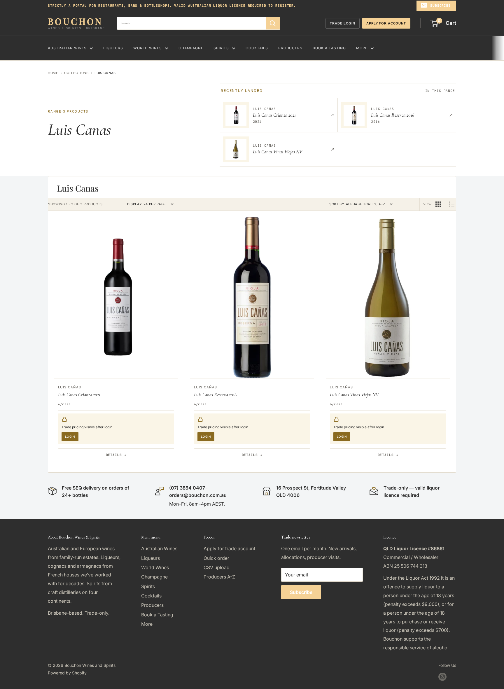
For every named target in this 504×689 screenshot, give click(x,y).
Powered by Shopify (67, 672)
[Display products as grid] (438, 204)
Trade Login (342, 23)
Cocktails (257, 48)
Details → (116, 455)
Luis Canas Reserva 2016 (215, 395)
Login (70, 436)
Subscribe (440, 5)
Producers (290, 48)
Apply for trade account (229, 548)
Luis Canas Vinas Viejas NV (354, 395)
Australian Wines (67, 48)
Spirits (221, 48)
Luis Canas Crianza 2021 (79, 395)
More (362, 48)
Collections (76, 73)
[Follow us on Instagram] (442, 677)
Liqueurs (113, 48)
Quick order (216, 558)
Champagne (191, 48)
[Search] (273, 23)
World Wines (147, 48)
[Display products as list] (452, 204)
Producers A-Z (219, 577)
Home (53, 73)
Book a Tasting (329, 48)
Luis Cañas (69, 387)
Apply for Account (386, 23)
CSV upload (217, 567)
